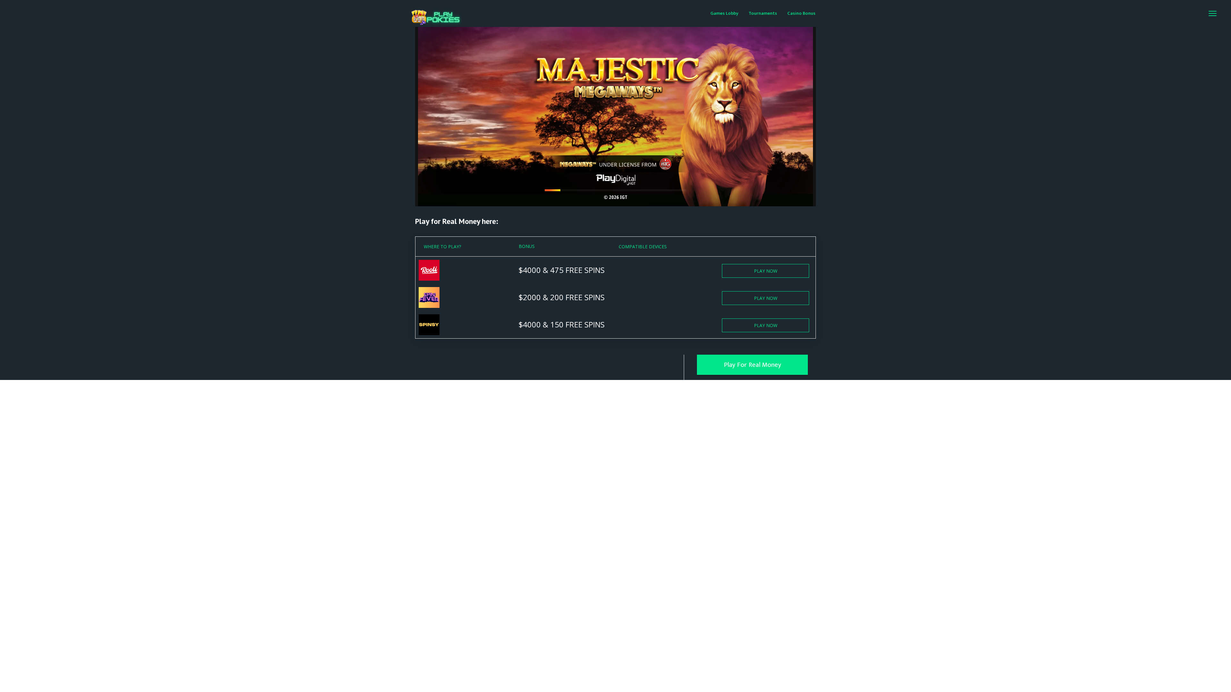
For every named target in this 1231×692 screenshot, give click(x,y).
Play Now (765, 271)
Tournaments (763, 13)
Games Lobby (724, 13)
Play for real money (752, 364)
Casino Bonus (801, 13)
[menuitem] (724, 13)
